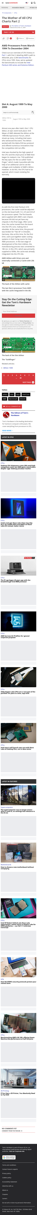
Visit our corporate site (16, 1151)
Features (5, 26)
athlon (5, 394)
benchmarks (23, 57)
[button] (34, 3)
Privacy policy (6, 1173)
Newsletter (31, 38)
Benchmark (13, 399)
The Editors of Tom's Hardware (21, 26)
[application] (18, 189)
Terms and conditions (9, 1165)
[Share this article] (4, 38)
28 (20, 378)
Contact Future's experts (10, 1169)
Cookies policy (6, 1177)
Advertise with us (7, 1186)
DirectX (22, 399)
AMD (4, 399)
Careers (4, 1198)
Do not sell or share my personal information (16, 1203)
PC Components (6, 13)
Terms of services (25, 321)
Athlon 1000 (8, 368)
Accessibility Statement (9, 1182)
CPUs (15, 13)
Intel (11, 394)
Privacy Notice (27, 323)
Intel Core (25, 394)
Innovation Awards (18, 7)
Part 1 (4, 55)
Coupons (5, 1194)
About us (5, 1190)
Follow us (21, 38)
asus (18, 394)
